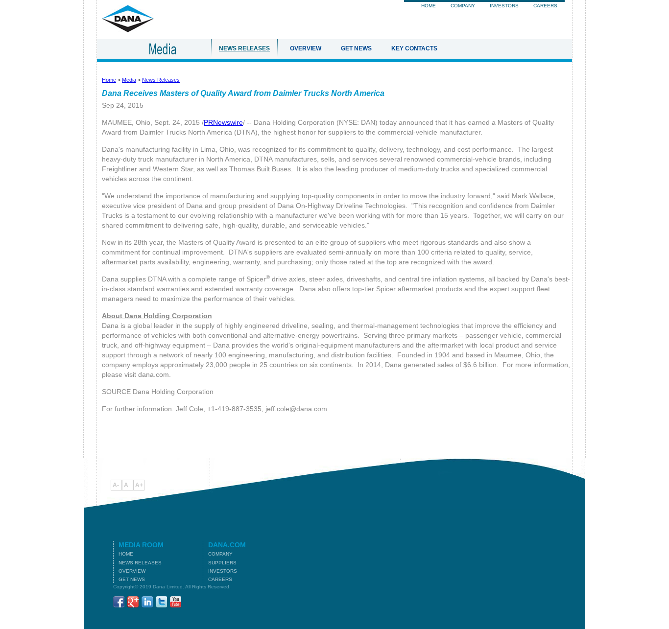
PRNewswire (223, 122)
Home (428, 5)
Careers (545, 5)
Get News (356, 48)
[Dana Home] (128, 30)
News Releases (244, 48)
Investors (504, 5)
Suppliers (222, 562)
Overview (305, 48)
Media (129, 80)
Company (463, 5)
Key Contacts (414, 48)
